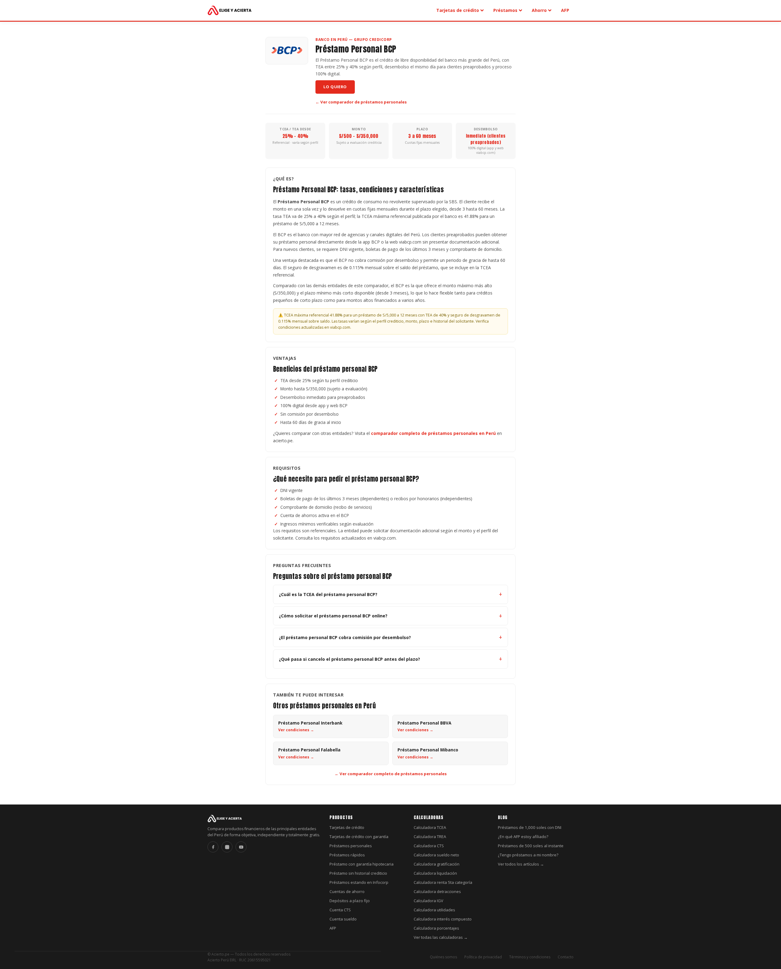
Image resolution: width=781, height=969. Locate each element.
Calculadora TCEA (430, 827)
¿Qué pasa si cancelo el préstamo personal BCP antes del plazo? (349, 659)
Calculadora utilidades (434, 910)
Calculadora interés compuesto (443, 919)
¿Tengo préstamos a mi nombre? (528, 855)
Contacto (566, 957)
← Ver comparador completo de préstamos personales (391, 773)
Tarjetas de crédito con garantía (358, 836)
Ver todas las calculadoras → (441, 937)
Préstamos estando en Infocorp (358, 882)
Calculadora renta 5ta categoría (443, 882)
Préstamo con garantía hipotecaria (361, 864)
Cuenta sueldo (343, 919)
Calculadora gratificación (436, 864)
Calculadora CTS (429, 845)
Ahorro (539, 10)
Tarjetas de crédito (457, 10)
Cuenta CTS (340, 910)
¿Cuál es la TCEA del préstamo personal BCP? (328, 594)
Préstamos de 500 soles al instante (530, 845)
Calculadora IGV (428, 900)
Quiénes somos (443, 957)
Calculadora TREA (430, 836)
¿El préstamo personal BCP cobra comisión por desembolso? (345, 637)
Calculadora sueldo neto (436, 855)
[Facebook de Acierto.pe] (212, 846)
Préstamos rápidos (347, 855)
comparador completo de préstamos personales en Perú (433, 433)
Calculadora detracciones (437, 891)
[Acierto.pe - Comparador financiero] (229, 10)
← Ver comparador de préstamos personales (361, 102)
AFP (565, 10)
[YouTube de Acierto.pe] (241, 846)
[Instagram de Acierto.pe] (226, 846)
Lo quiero (335, 86)
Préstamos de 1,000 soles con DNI (529, 827)
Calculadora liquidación (435, 873)
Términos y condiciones (529, 957)
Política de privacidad (483, 957)
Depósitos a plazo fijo (349, 900)
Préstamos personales (350, 845)
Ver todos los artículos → (521, 864)
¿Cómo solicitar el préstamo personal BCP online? (333, 616)
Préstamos (505, 10)
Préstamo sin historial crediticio (358, 873)
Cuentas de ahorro (347, 891)
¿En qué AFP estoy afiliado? (523, 836)
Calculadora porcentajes (436, 928)
